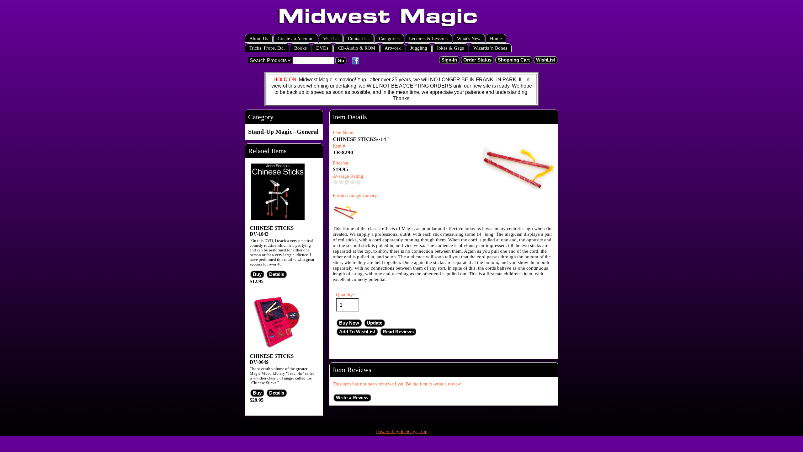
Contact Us (359, 38)
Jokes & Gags (450, 48)
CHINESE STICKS (272, 228)
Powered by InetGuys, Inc (401, 431)
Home (496, 38)
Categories (389, 38)
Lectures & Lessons (428, 38)
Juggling (418, 48)
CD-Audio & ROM (356, 48)
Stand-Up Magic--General (283, 131)
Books (300, 48)
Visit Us (330, 38)
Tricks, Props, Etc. (267, 48)
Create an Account (296, 38)
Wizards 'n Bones (490, 48)
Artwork (393, 48)
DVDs (322, 48)
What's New (469, 38)
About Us (258, 38)
